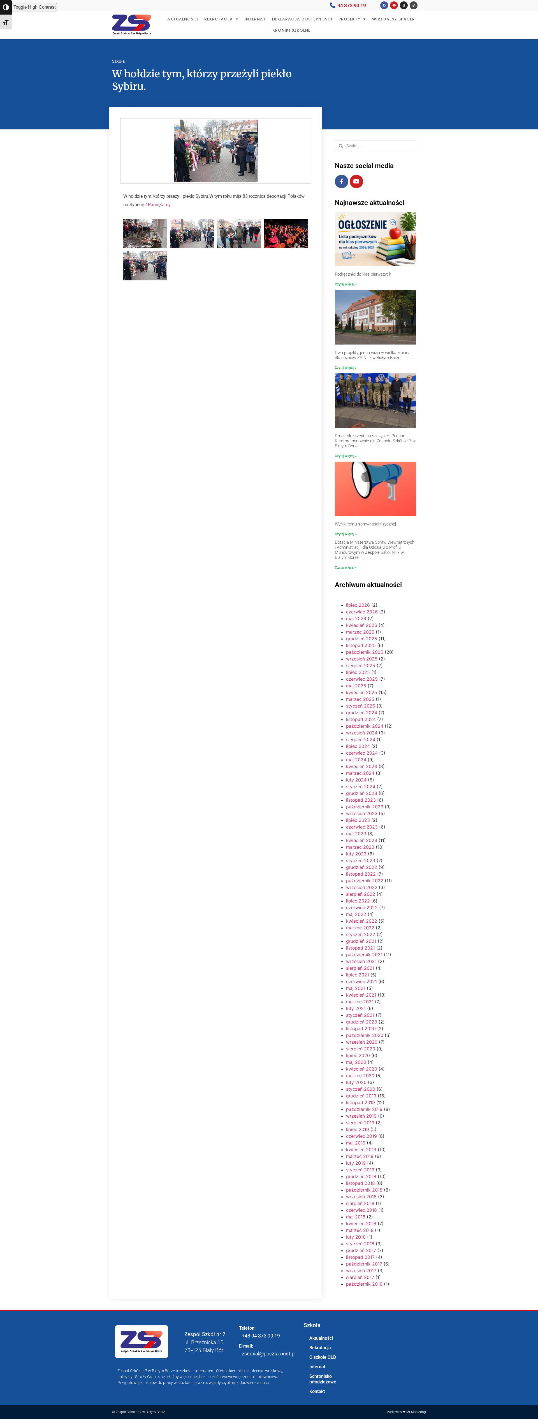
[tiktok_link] (414, 5)
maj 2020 (356, 1062)
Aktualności (182, 19)
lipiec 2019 (357, 1129)
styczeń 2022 (360, 934)
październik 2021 (364, 954)
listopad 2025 (361, 645)
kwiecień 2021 (361, 995)
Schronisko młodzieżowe (322, 1379)
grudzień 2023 (361, 793)
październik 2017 (364, 1264)
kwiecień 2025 (361, 692)
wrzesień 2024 (361, 733)
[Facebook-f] (341, 181)
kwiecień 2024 (361, 766)
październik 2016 (364, 1284)
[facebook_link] (384, 5)
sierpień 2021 (360, 968)
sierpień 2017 (360, 1277)
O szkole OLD (322, 1357)
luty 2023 (356, 854)
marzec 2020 (360, 1075)
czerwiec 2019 (361, 1136)
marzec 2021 (360, 1001)
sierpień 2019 (360, 1122)
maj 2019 (355, 1143)
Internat (255, 19)
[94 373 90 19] (332, 5)
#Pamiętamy (158, 204)
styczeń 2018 (360, 1243)
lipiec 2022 (358, 901)
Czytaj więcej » (346, 284)
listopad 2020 (361, 1028)
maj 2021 (355, 988)
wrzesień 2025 (361, 659)
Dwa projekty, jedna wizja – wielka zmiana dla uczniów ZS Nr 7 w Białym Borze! (373, 355)
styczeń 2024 (360, 786)
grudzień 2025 (361, 638)
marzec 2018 (360, 1230)
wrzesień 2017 (361, 1270)
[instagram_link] (404, 5)
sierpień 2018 (360, 1203)
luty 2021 (356, 1008)
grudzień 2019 (361, 1096)
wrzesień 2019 (361, 1116)
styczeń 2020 (360, 1089)
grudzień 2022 (361, 867)
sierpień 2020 (360, 1049)
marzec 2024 (360, 773)
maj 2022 (356, 914)
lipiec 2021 (357, 975)
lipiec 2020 (358, 1055)
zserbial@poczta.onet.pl (269, 1354)
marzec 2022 (360, 928)
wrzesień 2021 (361, 961)
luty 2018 (356, 1237)
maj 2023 (356, 833)
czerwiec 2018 (361, 1210)
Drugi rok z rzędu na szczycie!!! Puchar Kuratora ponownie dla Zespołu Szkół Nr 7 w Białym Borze (375, 440)
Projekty (349, 19)
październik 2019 (364, 1109)
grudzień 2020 (361, 1022)
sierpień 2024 (360, 739)
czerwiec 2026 (362, 612)
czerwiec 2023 (362, 827)
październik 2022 (364, 880)
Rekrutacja (218, 19)
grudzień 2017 (361, 1250)
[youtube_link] (394, 5)
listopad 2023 (361, 800)
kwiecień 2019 (361, 1149)
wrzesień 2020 (361, 1042)
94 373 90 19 (351, 5)
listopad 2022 (361, 874)
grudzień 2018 (361, 1176)
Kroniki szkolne (291, 30)
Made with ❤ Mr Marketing (406, 1412)
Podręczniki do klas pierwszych (363, 274)
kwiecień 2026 (361, 625)
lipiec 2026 (358, 605)
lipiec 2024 (358, 746)
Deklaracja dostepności (302, 19)
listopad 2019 (360, 1102)
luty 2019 (356, 1163)
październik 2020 (364, 1035)
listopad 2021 (360, 948)
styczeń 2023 (360, 860)
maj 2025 (356, 685)
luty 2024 (356, 780)
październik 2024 (364, 726)
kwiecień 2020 (361, 1069)
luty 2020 (356, 1082)
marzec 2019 (360, 1156)
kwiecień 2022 (361, 921)
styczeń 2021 (360, 1015)
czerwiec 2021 (361, 981)
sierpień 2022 (360, 894)
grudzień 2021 (361, 941)
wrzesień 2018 (361, 1196)
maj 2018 (355, 1217)
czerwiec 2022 (362, 907)
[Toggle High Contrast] (6, 7)
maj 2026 (356, 618)
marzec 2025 (360, 699)
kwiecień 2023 (361, 840)
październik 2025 (364, 652)
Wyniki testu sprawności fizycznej (365, 524)
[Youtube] (356, 181)
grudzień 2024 (361, 712)
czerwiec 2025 (362, 679)
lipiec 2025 (358, 672)
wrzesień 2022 (361, 887)
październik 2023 (364, 806)
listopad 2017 (360, 1257)
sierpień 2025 (360, 665)
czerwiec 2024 (362, 753)
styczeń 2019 (360, 1170)
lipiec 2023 (358, 820)
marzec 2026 (360, 632)
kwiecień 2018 (361, 1223)
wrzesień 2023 (361, 813)
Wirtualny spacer (393, 19)
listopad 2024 (361, 719)
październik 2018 (364, 1190)
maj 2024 (356, 759)
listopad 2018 (360, 1183)
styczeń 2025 (360, 706)
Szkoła (118, 61)
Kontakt (317, 1391)
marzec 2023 (360, 847)
